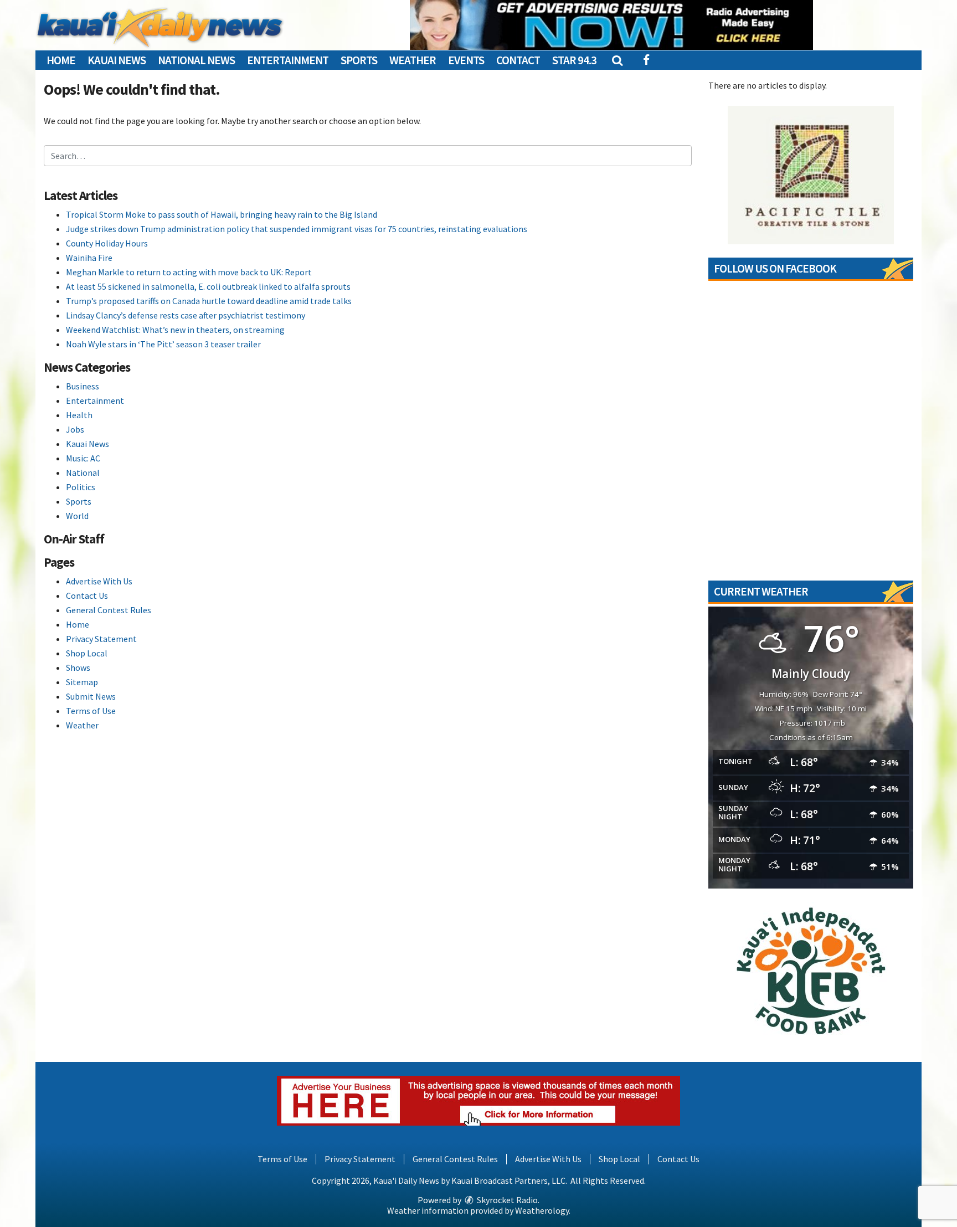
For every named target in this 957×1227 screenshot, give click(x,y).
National (83, 472)
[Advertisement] (611, 25)
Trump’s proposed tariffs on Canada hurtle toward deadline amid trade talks (209, 300)
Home (61, 60)
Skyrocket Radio (506, 1199)
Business (82, 386)
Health (79, 414)
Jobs (75, 429)
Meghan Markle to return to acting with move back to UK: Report (189, 272)
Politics (80, 486)
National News (196, 60)
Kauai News (117, 60)
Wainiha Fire (89, 257)
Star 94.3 (574, 60)
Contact (518, 60)
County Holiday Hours (107, 243)
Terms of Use (91, 710)
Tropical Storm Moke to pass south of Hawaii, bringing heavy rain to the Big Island (221, 214)
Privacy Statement (101, 638)
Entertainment (287, 60)
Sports (359, 60)
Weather (412, 60)
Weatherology (542, 1210)
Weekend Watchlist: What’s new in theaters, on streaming (175, 329)
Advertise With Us (99, 581)
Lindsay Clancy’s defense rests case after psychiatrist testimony (185, 315)
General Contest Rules (108, 609)
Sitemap (82, 681)
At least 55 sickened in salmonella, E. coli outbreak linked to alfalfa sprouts (208, 286)
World (77, 515)
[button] (617, 60)
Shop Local (86, 653)
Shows (78, 667)
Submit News (91, 696)
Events (466, 60)
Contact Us (87, 595)
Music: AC (83, 458)
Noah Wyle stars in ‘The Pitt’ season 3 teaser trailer (163, 344)
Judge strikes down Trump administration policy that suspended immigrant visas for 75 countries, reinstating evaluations (296, 228)
